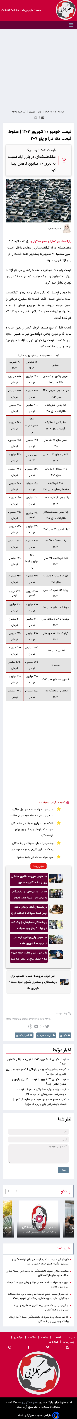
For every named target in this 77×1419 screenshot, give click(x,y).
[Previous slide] (16, 1191)
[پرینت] (35, 117)
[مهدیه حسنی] (66, 228)
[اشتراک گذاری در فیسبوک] (30, 1026)
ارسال (63, 1170)
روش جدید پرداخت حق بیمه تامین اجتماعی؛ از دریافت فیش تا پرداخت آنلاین (40, 1307)
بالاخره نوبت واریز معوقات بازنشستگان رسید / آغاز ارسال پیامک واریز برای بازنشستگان (32, 829)
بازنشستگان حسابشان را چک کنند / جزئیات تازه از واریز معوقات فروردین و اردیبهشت (29, 926)
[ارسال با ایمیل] (42, 117)
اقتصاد (57, 1337)
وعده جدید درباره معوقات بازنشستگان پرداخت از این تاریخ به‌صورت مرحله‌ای (32, 846)
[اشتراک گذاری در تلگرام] (36, 1026)
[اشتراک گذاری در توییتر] (47, 1026)
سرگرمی (18, 1337)
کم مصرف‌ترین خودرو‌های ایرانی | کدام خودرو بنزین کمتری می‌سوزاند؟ (36, 1071)
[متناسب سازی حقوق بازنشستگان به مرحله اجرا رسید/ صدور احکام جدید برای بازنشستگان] (56, 895)
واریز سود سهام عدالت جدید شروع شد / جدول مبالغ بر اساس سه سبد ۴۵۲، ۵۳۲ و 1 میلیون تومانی (29, 957)
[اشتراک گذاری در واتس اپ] (41, 1026)
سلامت (32, 1337)
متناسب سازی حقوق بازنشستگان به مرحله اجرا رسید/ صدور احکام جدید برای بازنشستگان (29, 895)
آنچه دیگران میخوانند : (52, 803)
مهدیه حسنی (54, 228)
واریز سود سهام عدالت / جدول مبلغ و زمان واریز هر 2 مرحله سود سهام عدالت (32, 812)
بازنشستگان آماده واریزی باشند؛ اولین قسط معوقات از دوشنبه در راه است (29, 911)
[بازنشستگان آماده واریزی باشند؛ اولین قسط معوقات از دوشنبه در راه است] (56, 910)
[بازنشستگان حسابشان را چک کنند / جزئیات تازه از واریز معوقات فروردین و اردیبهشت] (56, 925)
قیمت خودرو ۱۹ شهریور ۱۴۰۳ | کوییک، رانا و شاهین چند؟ (36, 1061)
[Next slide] (8, 1191)
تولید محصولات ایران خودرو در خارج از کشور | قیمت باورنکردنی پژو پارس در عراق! (39, 1101)
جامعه (44, 1337)
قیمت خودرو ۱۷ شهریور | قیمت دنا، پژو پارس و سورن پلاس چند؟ (39, 1081)
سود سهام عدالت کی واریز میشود (35, 857)
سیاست (70, 1337)
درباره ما (54, 1342)
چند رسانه (69, 1342)
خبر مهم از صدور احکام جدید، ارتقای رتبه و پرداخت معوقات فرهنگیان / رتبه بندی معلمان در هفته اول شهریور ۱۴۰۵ (38, 1296)
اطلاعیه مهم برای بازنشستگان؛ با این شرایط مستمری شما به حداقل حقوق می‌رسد (38, 1229)
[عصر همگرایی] (66, 10)
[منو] (38, 25)
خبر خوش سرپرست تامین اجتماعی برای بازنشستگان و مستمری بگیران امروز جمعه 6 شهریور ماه (29, 880)
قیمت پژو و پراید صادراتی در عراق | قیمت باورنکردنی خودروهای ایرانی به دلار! (41, 1091)
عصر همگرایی (29, 1402)
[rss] (67, 1348)
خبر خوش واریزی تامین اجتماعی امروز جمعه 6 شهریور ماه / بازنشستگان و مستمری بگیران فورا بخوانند (29, 941)
